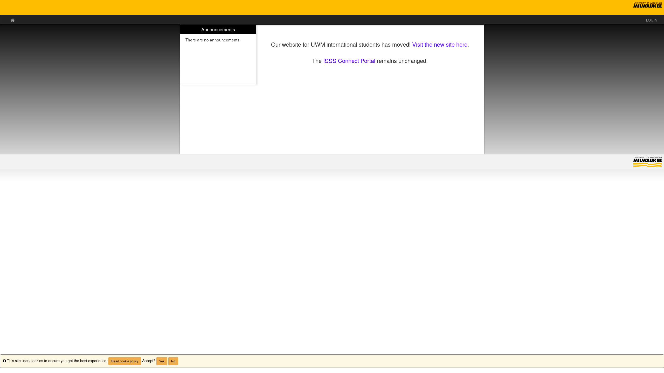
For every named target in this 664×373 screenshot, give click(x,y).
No (173, 361)
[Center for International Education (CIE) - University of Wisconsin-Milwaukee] (332, 7)
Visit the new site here (439, 44)
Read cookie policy (124, 361)
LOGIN (651, 20)
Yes (161, 361)
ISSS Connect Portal (349, 60)
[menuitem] (218, 55)
